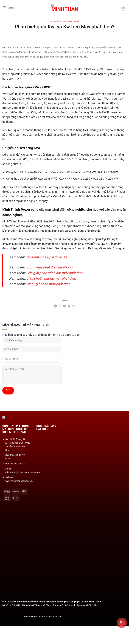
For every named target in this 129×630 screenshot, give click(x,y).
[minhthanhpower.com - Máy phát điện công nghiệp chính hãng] (64, 8)
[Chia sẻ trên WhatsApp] (55, 306)
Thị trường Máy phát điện (64, 21)
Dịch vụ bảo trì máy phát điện (48, 284)
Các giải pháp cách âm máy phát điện (54, 273)
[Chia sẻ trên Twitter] (64, 306)
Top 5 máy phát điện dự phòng (49, 267)
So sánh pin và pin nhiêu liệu (47, 257)
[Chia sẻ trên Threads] (68, 306)
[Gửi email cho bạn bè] (73, 306)
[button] (8, 8)
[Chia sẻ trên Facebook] (60, 306)
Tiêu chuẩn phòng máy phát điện (51, 278)
